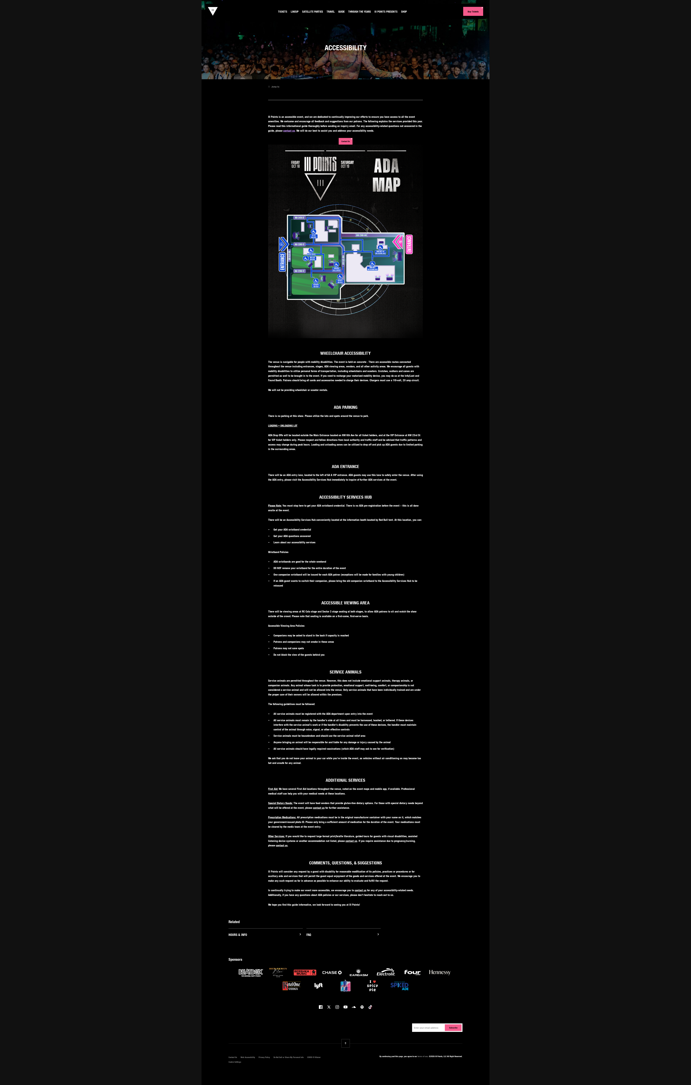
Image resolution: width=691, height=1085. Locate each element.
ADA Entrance (333, 86)
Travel (331, 11)
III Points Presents (386, 11)
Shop (404, 11)
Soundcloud (354, 1007)
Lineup (295, 11)
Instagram (337, 1007)
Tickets (282, 11)
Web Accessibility (248, 1057)
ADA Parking (317, 86)
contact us (289, 130)
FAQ (308, 935)
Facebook (321, 1007)
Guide (341, 11)
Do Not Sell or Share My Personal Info (289, 1057)
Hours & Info (238, 935)
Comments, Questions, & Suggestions (324, 92)
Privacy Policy (264, 1057)
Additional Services (294, 92)
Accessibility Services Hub (355, 86)
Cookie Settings (235, 1062)
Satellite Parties (312, 11)
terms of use (423, 1056)
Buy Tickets (473, 11)
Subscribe (453, 1027)
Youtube (345, 1007)
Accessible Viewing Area (382, 86)
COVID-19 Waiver (314, 1057)
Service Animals (405, 86)
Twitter (329, 1007)
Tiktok (370, 1007)
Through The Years (359, 11)
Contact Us (345, 141)
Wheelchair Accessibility (296, 86)
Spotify (362, 1007)
